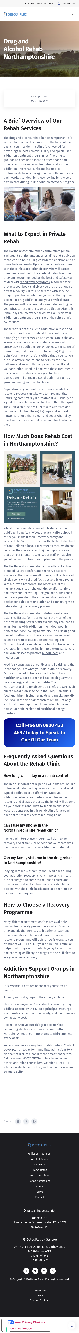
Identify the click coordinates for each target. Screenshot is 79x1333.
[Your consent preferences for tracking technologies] (6, 1329)
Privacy (39, 1295)
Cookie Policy (39, 1291)
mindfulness (50, 653)
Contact (39, 1197)
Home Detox (39, 1170)
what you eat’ (37, 669)
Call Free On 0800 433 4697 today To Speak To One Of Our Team (39, 733)
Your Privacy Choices (29, 1322)
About (39, 1186)
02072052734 (39, 1227)
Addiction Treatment (39, 1153)
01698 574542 (39, 1255)
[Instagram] (53, 1271)
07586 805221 (39, 1260)
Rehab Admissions (39, 1181)
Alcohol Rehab (39, 1159)
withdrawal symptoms (35, 282)
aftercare (58, 407)
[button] (72, 14)
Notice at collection (18, 1328)
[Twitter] (35, 1271)
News (39, 1191)
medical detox (27, 784)
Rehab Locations (39, 1175)
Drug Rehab (39, 1164)
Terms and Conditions (39, 1300)
